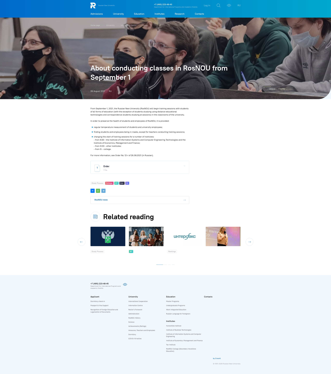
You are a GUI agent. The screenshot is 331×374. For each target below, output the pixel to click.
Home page (95, 25)
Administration (133, 314)
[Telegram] (103, 191)
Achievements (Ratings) (137, 326)
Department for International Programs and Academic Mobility (175, 7)
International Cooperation (138, 301)
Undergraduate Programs (175, 305)
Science (131, 322)
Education (170, 296)
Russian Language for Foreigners (178, 314)
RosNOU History (134, 318)
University (110, 25)
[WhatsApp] (98, 191)
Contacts (208, 296)
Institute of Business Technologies (178, 330)
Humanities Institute (173, 326)
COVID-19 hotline (134, 339)
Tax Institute (170, 345)
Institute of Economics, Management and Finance (184, 340)
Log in (207, 5)
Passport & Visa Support (99, 305)
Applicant (95, 296)
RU (239, 5)
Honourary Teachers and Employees (141, 330)
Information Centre (129, 25)
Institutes (170, 321)
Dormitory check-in (98, 301)
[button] (159, 264)
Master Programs (172, 301)
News (145, 25)
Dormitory (132, 334)
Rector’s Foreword (135, 310)
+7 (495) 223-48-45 (163, 4)
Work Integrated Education (176, 310)
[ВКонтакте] (93, 191)
